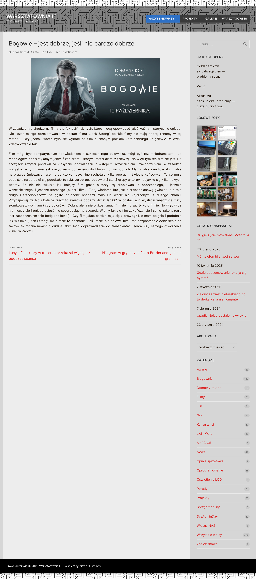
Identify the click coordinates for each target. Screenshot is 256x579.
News (201, 452)
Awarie (202, 369)
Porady (202, 489)
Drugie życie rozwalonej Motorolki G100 (223, 237)
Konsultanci (205, 424)
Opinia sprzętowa (210, 461)
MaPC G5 (204, 443)
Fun (199, 406)
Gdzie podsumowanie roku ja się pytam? (221, 275)
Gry (199, 415)
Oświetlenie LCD (209, 479)
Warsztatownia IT (31, 16)
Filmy (48, 52)
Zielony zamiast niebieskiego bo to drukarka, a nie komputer (221, 296)
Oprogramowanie (210, 470)
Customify (94, 566)
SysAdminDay (207, 516)
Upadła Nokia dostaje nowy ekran (222, 315)
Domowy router (209, 388)
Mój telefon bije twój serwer (218, 256)
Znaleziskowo (207, 544)
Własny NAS (206, 526)
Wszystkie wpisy (209, 535)
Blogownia (205, 378)
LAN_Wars (204, 434)
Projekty (203, 498)
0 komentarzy (68, 52)
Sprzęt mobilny (208, 507)
